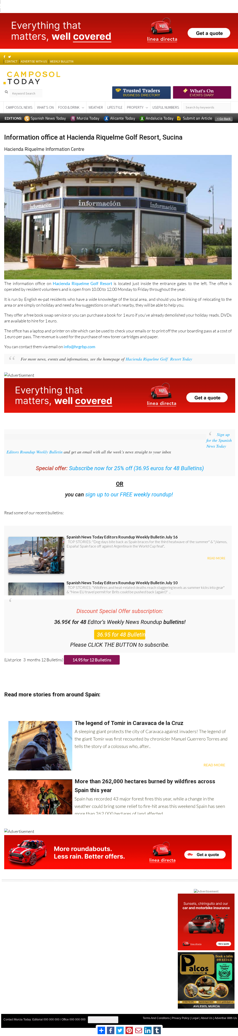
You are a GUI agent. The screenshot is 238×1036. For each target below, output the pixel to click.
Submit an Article (197, 118)
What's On (45, 107)
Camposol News (19, 107)
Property (135, 107)
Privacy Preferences (103, 1019)
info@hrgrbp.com (79, 346)
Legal (195, 1018)
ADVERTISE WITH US (33, 61)
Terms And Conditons (156, 1018)
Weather (96, 107)
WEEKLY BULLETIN (61, 61)
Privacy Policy (180, 1018)
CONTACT (11, 61)
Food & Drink (68, 107)
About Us (206, 1018)
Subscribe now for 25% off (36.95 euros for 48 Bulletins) (136, 468)
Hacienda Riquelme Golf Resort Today (159, 359)
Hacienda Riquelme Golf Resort (82, 283)
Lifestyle (114, 107)
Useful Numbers (165, 107)
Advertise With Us (226, 1018)
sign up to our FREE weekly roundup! (129, 494)
